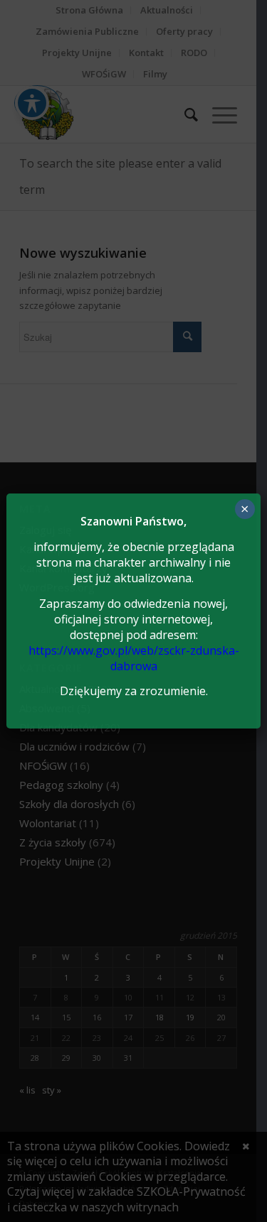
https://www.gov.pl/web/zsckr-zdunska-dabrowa (133, 658)
